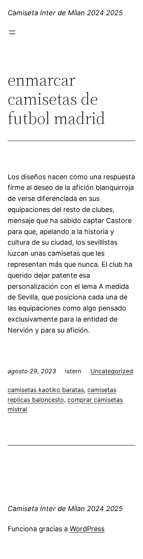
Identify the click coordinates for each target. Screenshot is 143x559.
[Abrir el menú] (12, 32)
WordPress (87, 529)
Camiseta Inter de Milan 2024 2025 (65, 13)
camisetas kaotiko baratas (46, 389)
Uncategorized (111, 371)
